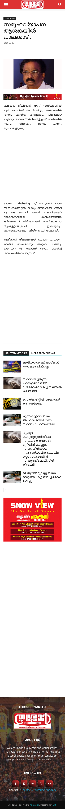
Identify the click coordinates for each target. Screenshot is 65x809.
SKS (55, 804)
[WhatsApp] (49, 50)
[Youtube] (49, 783)
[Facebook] (17, 50)
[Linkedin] (33, 50)
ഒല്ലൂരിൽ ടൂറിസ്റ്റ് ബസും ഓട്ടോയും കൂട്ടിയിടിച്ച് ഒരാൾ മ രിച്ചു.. (42, 477)
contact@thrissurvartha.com (39, 790)
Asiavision (34, 804)
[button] (60, 4)
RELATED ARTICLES (16, 353)
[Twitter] (25, 50)
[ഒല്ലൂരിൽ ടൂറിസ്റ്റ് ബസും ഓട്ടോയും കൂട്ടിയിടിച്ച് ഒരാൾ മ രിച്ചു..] (12, 477)
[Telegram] (41, 50)
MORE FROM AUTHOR (43, 353)
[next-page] (11, 490)
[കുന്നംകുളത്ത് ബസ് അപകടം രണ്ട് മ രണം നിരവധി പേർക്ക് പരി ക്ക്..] (12, 420)
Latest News (10, 18)
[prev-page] (5, 490)
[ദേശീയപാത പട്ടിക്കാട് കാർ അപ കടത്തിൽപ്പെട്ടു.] (12, 366)
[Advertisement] (32, 167)
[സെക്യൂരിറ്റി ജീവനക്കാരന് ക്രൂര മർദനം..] (12, 404)
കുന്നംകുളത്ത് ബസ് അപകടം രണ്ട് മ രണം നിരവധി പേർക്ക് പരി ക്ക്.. (39, 420)
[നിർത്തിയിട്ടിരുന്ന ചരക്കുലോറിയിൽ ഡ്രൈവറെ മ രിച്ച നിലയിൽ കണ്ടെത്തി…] (12, 383)
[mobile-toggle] (5, 4)
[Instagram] (24, 783)
